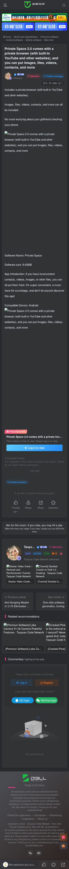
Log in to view (36, 448)
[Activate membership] (63, 845)
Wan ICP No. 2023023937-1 (46, 826)
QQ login (24, 700)
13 (55, 553)
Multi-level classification (26, 36)
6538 (38, 553)
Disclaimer (40, 815)
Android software (14, 39)
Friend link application (19, 815)
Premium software (49, 36)
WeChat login (48, 700)
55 (48, 553)
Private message (54, 76)
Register (48, 682)
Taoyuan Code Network (30, 547)
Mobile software (34, 39)
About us (42, 818)
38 (29, 553)
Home (8, 36)
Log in (23, 682)
